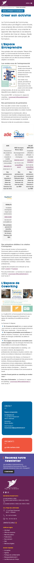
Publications (8, 537)
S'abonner (9, 471)
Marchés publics (9, 534)
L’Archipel (7, 530)
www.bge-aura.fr (19, 160)
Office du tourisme (9, 532)
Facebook (15, 269)
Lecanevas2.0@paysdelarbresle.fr (18, 97)
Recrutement (8, 539)
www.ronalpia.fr (9, 217)
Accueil (4, 7)
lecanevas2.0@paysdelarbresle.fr (15, 428)
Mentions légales (9, 543)
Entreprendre (11, 7)
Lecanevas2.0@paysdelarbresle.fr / (18, 274)
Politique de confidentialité (12, 555)
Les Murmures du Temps (11, 559)
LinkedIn (7, 269)
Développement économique (13, 11)
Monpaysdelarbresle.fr (10, 557)
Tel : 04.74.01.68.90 (11, 515)
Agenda (6, 552)
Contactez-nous (9, 523)
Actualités (7, 550)
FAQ (5, 541)
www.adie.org (8, 166)
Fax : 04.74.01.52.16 (11, 519)
